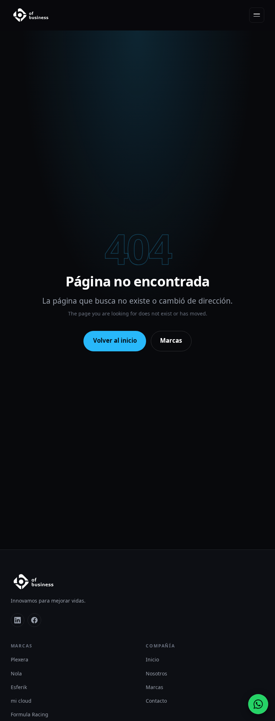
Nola (16, 673)
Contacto (156, 700)
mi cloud (21, 700)
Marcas (171, 340)
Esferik (19, 687)
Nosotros (156, 673)
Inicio (152, 659)
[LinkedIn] (17, 620)
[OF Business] (30, 15)
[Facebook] (34, 620)
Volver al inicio (115, 340)
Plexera (19, 659)
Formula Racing (29, 714)
